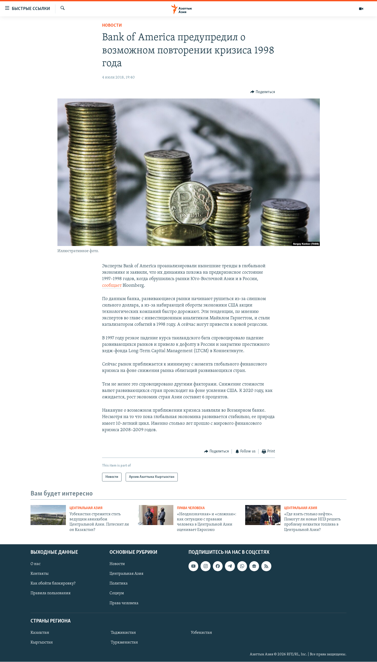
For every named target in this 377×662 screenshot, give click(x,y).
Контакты (39, 574)
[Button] (262, 92)
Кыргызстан (42, 642)
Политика (119, 584)
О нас (36, 564)
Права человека (191, 508)
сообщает (112, 285)
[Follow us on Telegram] (230, 566)
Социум (117, 593)
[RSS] (266, 566)
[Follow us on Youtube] (193, 566)
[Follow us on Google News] (254, 566)
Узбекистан (201, 633)
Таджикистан (123, 633)
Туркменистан (124, 642)
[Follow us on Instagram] (205, 566)
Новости (112, 25)
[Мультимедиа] (361, 8)
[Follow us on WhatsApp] (242, 566)
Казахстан (40, 633)
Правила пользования (51, 593)
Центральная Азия (86, 508)
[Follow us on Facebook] (218, 566)
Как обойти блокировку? (53, 584)
